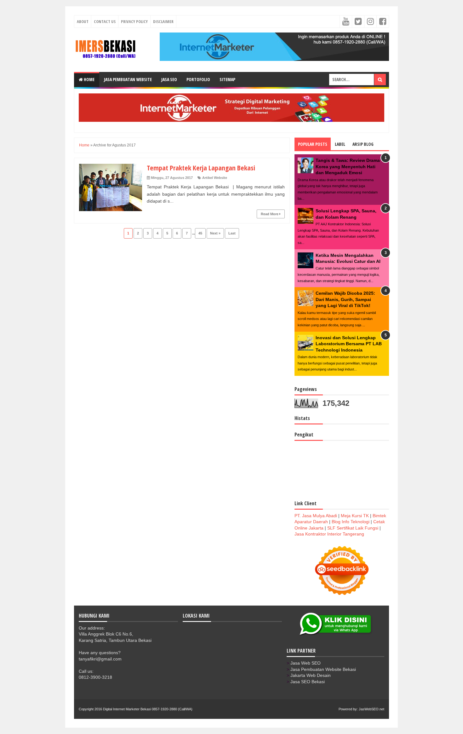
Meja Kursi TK (355, 515)
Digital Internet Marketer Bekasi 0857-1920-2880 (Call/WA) (147, 709)
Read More (270, 214)
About (83, 21)
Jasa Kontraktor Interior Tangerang (329, 533)
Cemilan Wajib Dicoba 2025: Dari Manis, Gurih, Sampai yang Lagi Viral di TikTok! (345, 299)
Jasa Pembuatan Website (128, 79)
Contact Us (105, 21)
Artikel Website (214, 178)
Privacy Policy (134, 21)
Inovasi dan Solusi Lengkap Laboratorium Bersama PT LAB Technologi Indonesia (349, 343)
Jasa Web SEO (305, 663)
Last (232, 233)
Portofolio (198, 79)
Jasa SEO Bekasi (307, 681)
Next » (215, 233)
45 (200, 233)
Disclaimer (163, 21)
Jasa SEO (169, 79)
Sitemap (227, 79)
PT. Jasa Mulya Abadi (315, 515)
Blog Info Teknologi (350, 521)
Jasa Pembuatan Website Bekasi (323, 669)
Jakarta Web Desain (310, 675)
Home (88, 79)
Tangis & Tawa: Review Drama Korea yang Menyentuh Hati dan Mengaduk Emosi (348, 166)
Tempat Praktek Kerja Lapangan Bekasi (201, 167)
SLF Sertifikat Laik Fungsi (352, 527)
